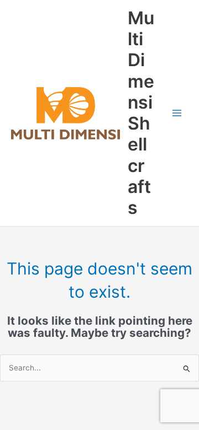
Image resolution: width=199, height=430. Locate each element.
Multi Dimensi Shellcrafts (141, 113)
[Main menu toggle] (177, 113)
